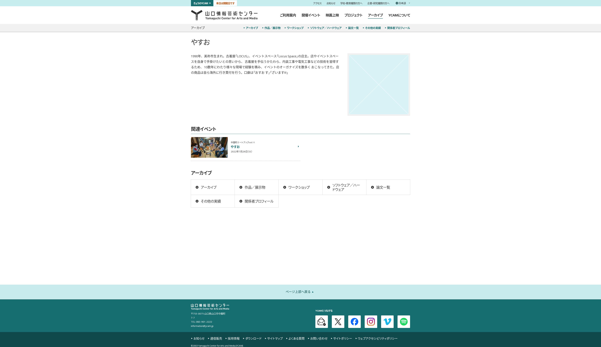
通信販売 (216, 338)
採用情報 (234, 338)
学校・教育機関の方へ (351, 3)
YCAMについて (399, 15)
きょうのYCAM (200, 3)
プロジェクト (353, 15)
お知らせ (330, 3)
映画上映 (332, 15)
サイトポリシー (342, 338)
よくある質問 (296, 338)
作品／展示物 (272, 28)
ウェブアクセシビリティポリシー (378, 338)
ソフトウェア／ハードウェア (326, 28)
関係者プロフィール (398, 28)
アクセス (317, 3)
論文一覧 (353, 28)
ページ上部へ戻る (298, 291)
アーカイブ (375, 15)
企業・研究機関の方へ (378, 3)
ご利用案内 (288, 15)
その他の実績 (373, 28)
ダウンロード (253, 338)
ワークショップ (295, 28)
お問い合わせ (319, 338)
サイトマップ (275, 338)
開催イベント (311, 15)
